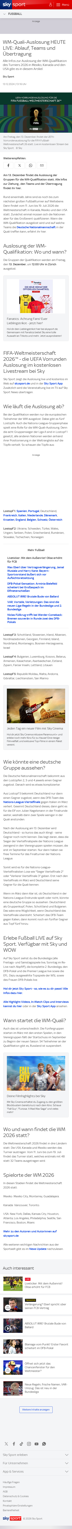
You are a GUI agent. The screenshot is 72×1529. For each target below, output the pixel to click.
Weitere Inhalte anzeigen (36, 1409)
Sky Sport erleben (15, 1455)
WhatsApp (44, 1444)
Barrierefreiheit (11, 1510)
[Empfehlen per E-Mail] (42, 165)
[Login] (50, 4)
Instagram (28, 1444)
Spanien (22, 511)
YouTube (36, 1444)
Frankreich (10, 515)
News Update (37, 1249)
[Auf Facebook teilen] (8, 165)
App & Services (13, 1471)
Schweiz (42, 519)
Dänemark (50, 515)
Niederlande (35, 515)
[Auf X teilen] (20, 165)
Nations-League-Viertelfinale (21, 802)
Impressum (9, 1486)
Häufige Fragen (11, 1482)
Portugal (33, 511)
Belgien (31, 519)
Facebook (13, 1444)
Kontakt (7, 1500)
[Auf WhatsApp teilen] (31, 165)
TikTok (21, 1444)
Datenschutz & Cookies (16, 1496)
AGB (5, 1491)
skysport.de (22, 383)
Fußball (15, 14)
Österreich (55, 519)
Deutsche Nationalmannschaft (36, 227)
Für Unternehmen (15, 1463)
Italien (22, 515)
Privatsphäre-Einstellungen (18, 1505)
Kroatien (8, 519)
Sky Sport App (53, 383)
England (21, 519)
